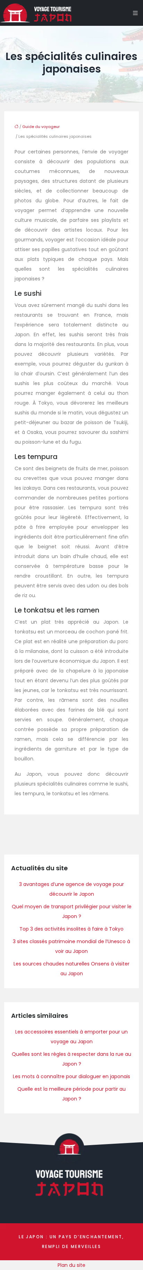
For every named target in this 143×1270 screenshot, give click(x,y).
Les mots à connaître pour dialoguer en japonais (71, 1076)
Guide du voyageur (41, 126)
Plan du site (71, 1265)
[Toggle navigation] (135, 13)
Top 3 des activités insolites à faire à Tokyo (71, 928)
